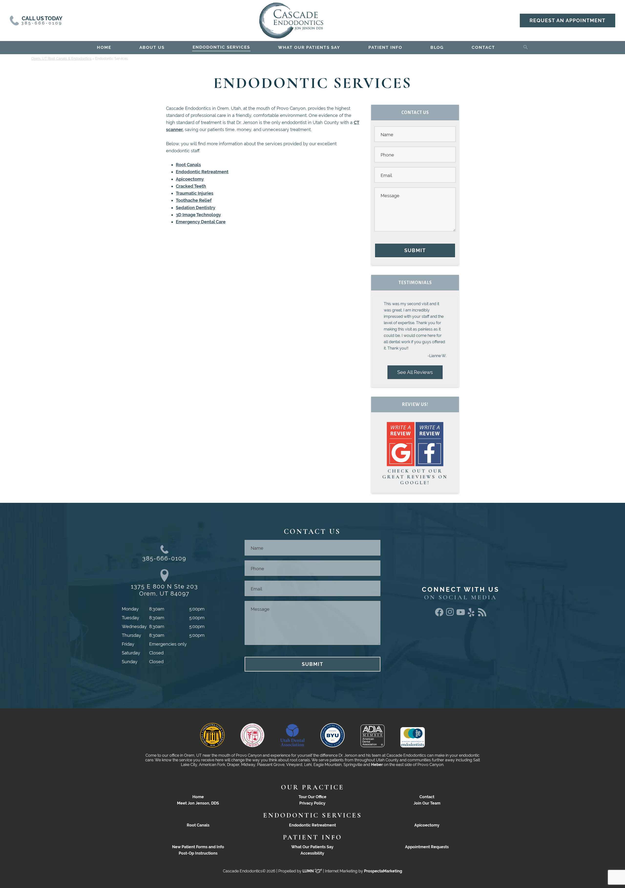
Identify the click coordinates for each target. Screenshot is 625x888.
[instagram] (450, 614)
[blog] (482, 614)
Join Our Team (427, 803)
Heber (377, 764)
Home (198, 797)
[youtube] (461, 613)
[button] (526, 46)
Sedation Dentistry (195, 207)
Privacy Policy (312, 803)
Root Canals (188, 164)
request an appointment (567, 20)
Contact (426, 797)
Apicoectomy (190, 179)
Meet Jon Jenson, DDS (198, 803)
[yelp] (471, 617)
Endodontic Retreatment (202, 171)
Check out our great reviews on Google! (415, 477)
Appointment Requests (427, 847)
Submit (415, 250)
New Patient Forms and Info (198, 847)
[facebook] (439, 614)
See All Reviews (415, 372)
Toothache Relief (194, 200)
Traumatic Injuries (194, 193)
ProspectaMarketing (383, 871)
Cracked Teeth (191, 186)
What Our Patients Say (312, 847)
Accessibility (312, 853)
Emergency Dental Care (201, 221)
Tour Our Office (312, 797)
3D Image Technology (198, 214)
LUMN (308, 871)
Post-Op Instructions (198, 853)
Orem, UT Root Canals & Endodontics (61, 59)
